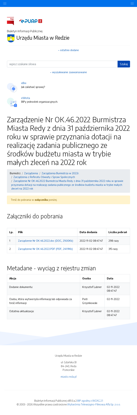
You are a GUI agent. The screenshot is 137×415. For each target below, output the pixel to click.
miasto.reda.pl (69, 376)
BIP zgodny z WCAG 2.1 (90, 400)
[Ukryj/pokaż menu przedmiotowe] (5, 3)
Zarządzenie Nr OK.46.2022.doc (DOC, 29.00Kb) (45, 240)
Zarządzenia (31, 173)
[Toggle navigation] (132, 3)
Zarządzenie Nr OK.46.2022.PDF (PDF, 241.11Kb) (45, 248)
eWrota (25, 97)
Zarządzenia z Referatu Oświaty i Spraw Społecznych (44, 176)
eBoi (23, 83)
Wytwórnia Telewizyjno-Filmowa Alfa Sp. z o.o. (94, 404)
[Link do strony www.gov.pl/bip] (12, 20)
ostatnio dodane (69, 50)
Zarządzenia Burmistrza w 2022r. (60, 173)
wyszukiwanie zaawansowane (69, 72)
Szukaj (124, 64)
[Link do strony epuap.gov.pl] (30, 20)
